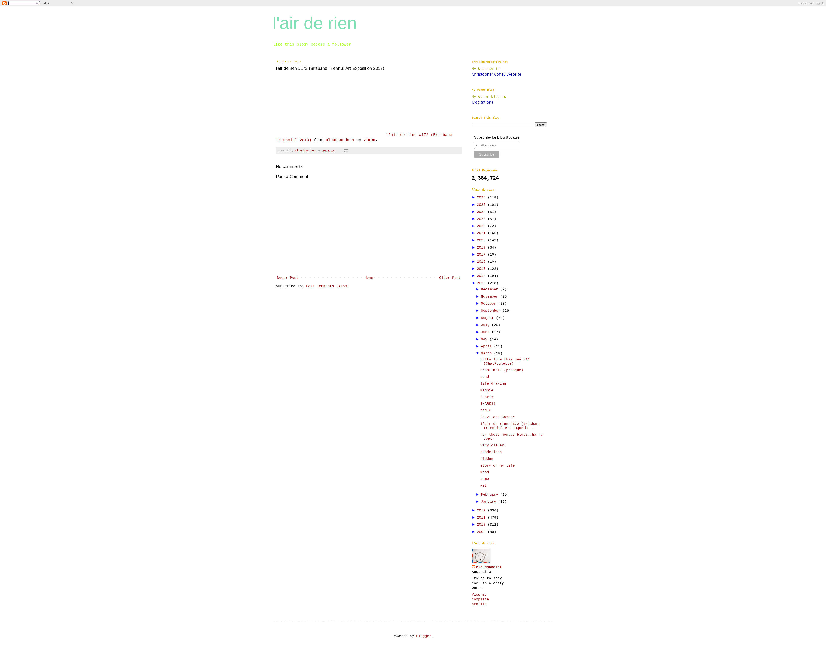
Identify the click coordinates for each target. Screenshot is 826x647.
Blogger (423, 636)
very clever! (493, 445)
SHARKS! (487, 404)
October (489, 304)
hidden (486, 459)
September (491, 311)
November (490, 297)
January (489, 502)
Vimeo (369, 140)
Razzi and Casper (497, 417)
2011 (482, 518)
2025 (482, 205)
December (490, 289)
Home (369, 278)
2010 (482, 525)
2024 (482, 212)
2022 (482, 226)
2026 (482, 198)
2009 (482, 532)
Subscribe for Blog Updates (496, 137)
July (486, 325)
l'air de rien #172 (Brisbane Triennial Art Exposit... (510, 426)
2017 (482, 255)
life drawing (493, 384)
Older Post (450, 278)
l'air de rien (315, 23)
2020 (482, 240)
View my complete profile (480, 599)
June (486, 332)
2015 (482, 269)
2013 (482, 283)
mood (484, 472)
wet (483, 486)
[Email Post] (346, 150)
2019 (482, 248)
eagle (485, 410)
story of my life (497, 466)
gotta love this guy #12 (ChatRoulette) (505, 362)
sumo (484, 479)
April (487, 346)
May (485, 339)
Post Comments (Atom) (327, 286)
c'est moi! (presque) (501, 370)
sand (484, 377)
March (487, 354)
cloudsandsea (340, 140)
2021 (482, 233)
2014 (482, 276)
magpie (486, 390)
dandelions (491, 452)
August (488, 318)
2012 (482, 511)
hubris (486, 397)
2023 (482, 219)
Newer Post (288, 278)
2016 (482, 262)
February (490, 495)
